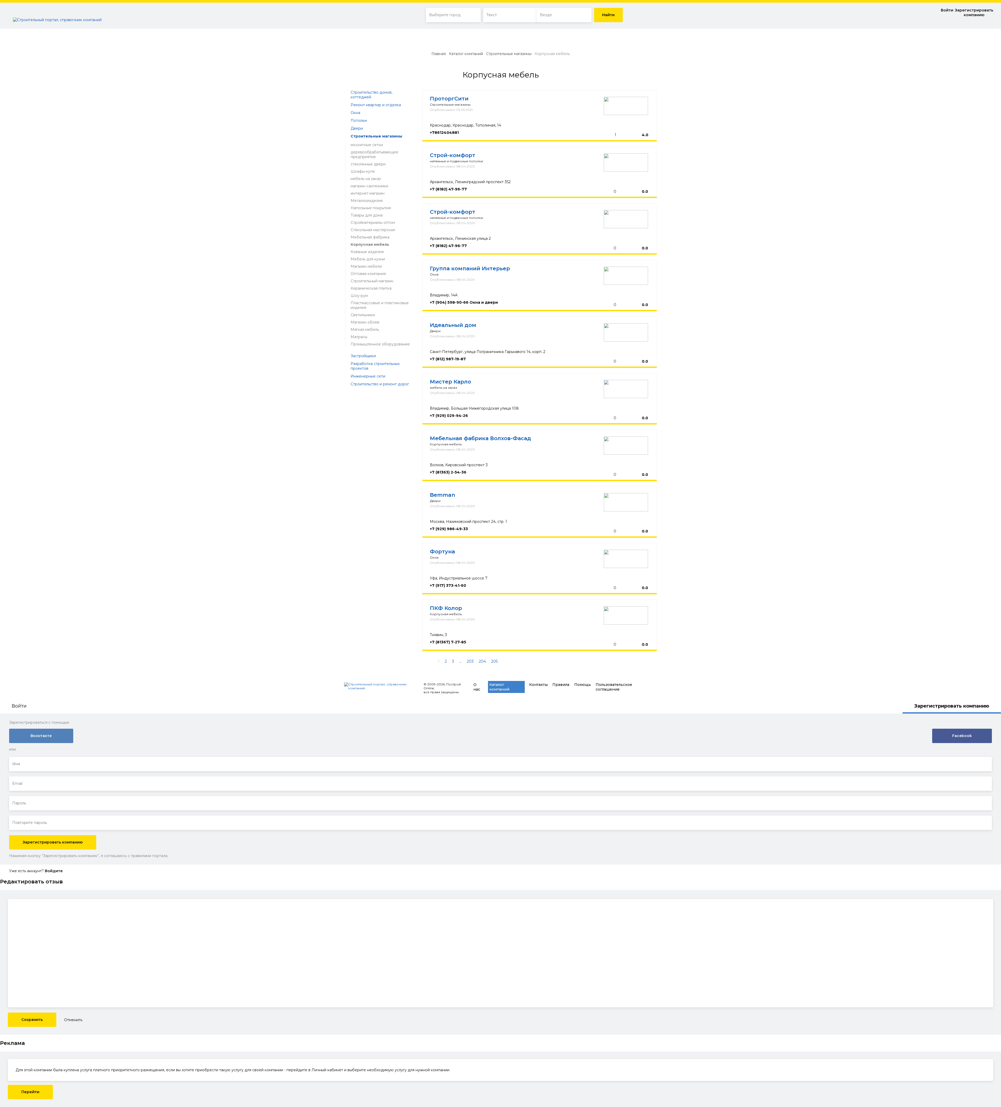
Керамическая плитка (371, 288)
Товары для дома (367, 215)
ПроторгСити (449, 98)
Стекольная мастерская (373, 230)
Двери (357, 128)
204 (482, 661)
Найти (608, 15)
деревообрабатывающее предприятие (374, 154)
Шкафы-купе (363, 171)
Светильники (363, 315)
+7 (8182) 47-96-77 (448, 189)
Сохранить (32, 1019)
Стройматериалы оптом (373, 222)
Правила (560, 684)
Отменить (73, 1020)
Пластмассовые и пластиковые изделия (380, 305)
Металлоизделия (367, 200)
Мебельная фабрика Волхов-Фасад (480, 438)
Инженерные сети (368, 376)
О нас (476, 687)
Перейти (30, 1092)
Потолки (359, 120)
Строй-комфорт (452, 155)
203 (470, 661)
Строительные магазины (509, 53)
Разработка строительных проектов (375, 366)
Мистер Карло (450, 382)
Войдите (54, 871)
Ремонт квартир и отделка (376, 105)
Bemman (442, 495)
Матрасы (359, 336)
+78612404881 (444, 132)
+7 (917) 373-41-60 (448, 585)
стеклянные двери (368, 164)
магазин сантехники (369, 186)
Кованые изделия (367, 251)
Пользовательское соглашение (614, 687)
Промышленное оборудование (380, 344)
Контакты (538, 684)
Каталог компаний (466, 53)
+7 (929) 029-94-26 (449, 415)
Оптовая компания (368, 273)
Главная (438, 53)
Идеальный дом (453, 325)
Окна (355, 112)
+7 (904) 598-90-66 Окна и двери (464, 302)
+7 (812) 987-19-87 (448, 359)
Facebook (962, 735)
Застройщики (363, 356)
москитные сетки (367, 144)
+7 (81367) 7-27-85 (448, 642)
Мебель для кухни (368, 259)
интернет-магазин (367, 193)
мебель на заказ (366, 178)
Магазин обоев (365, 322)
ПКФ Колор (446, 608)
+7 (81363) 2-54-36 (448, 472)
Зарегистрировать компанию (974, 12)
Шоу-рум (359, 295)
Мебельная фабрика (370, 237)
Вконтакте (41, 735)
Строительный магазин (372, 281)
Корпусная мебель (370, 244)
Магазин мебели (366, 266)
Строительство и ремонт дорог (380, 384)
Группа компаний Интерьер (470, 268)
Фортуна (442, 551)
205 (494, 661)
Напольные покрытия (371, 208)
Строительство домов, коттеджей (371, 94)
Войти (947, 10)
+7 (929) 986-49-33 (449, 528)
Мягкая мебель (365, 329)
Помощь (582, 684)
